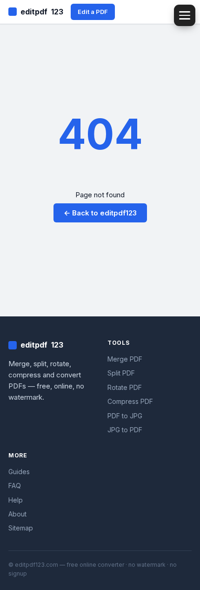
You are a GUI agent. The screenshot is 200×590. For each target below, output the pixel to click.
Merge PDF (124, 359)
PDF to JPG (124, 416)
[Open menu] (184, 15)
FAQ (14, 485)
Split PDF (121, 373)
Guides (19, 472)
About (17, 514)
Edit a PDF (93, 11)
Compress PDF (130, 401)
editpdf (41, 11)
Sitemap (20, 528)
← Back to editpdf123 (100, 212)
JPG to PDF (124, 430)
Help (15, 500)
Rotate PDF (124, 387)
